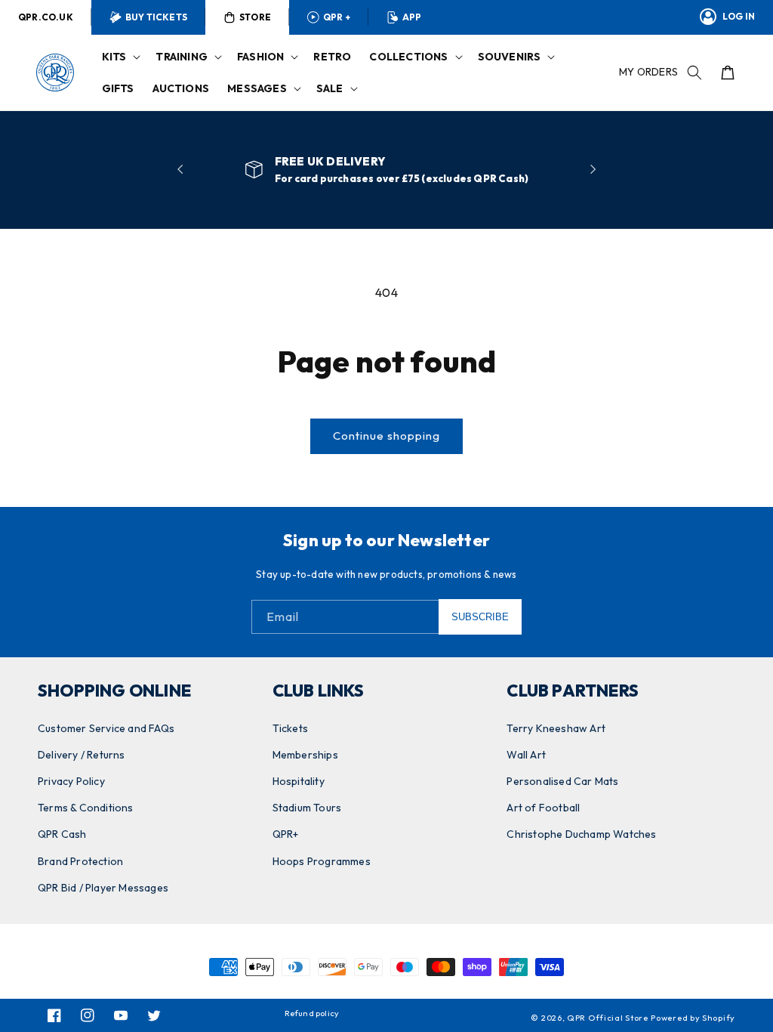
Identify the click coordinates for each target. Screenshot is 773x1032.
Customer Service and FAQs (106, 728)
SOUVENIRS (509, 56)
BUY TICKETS (156, 17)
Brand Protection (80, 861)
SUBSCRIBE (480, 617)
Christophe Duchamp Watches (581, 834)
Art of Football (543, 807)
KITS (114, 56)
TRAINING (182, 56)
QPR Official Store (607, 1017)
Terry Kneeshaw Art (556, 728)
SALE (329, 88)
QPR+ (286, 834)
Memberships (305, 755)
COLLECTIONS (408, 56)
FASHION (260, 56)
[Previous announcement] (180, 169)
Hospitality (299, 781)
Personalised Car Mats (562, 781)
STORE (255, 17)
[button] (120, 57)
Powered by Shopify (693, 1017)
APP (412, 17)
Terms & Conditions (86, 807)
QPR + (336, 17)
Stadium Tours (307, 807)
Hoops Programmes (322, 861)
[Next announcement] (592, 169)
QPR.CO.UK (45, 17)
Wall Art (526, 755)
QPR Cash (62, 834)
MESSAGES (257, 88)
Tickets (290, 728)
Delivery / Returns (81, 755)
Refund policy (312, 1013)
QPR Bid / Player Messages (103, 888)
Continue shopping (386, 435)
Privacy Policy (71, 781)
